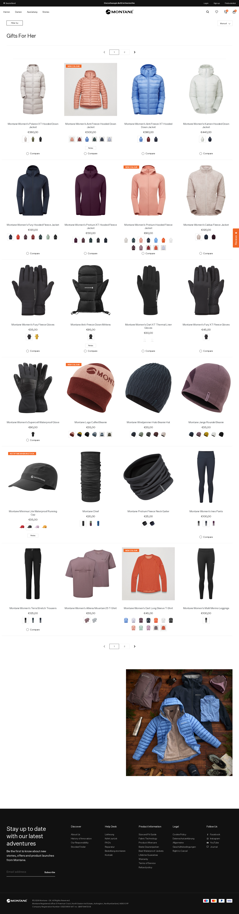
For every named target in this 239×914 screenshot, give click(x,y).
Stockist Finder (78, 847)
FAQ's (108, 842)
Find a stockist (230, 3)
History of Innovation (81, 838)
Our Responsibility (80, 842)
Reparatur (110, 847)
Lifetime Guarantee (148, 855)
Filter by (14, 23)
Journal (214, 847)
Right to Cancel (180, 851)
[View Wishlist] (216, 12)
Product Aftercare (148, 842)
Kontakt (109, 855)
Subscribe (49, 872)
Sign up (217, 3)
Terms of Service (147, 863)
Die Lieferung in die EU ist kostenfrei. (119, 3)
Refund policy (145, 867)
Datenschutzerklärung (183, 838)
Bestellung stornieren (115, 851)
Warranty (143, 859)
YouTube (214, 842)
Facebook (215, 834)
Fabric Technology (148, 838)
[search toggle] (207, 12)
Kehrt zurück (111, 838)
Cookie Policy (179, 834)
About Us (75, 834)
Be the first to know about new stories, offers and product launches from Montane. (30, 855)
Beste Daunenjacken (149, 847)
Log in (206, 3)
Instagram (215, 838)
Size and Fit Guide (147, 834)
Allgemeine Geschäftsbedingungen (184, 844)
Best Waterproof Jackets (151, 851)
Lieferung (109, 834)
